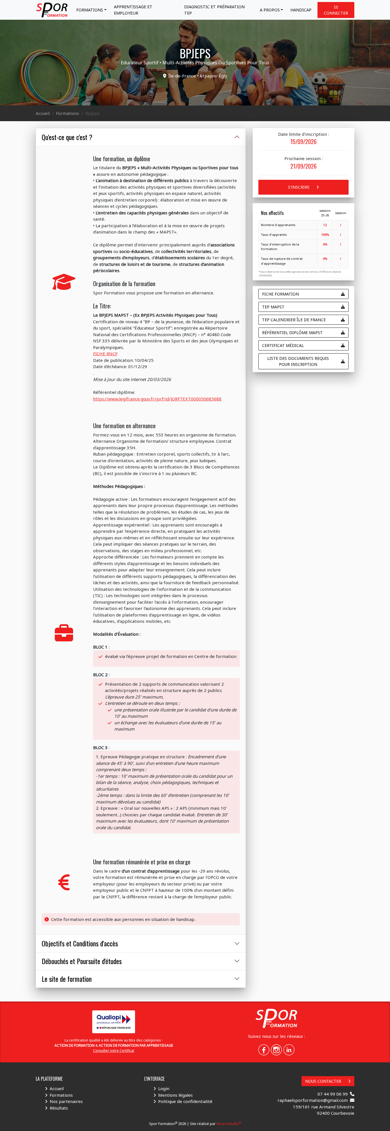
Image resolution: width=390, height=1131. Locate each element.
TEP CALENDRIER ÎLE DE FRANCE (294, 319)
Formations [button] (89, 10)
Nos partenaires (66, 1101)
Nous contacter (323, 1081)
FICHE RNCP (105, 353)
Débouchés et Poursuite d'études (82, 961)
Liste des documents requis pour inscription (298, 361)
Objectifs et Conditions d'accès (80, 943)
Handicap (300, 10)
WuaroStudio (228, 1123)
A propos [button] (270, 10)
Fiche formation (280, 294)
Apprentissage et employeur (133, 10)
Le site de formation (67, 979)
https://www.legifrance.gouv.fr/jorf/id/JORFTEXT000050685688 (157, 399)
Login (163, 1088)
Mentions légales (175, 1095)
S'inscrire (298, 187)
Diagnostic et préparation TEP (214, 10)
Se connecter (336, 10)
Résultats (59, 1108)
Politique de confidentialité (185, 1101)
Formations (67, 113)
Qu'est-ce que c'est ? (67, 137)
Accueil (43, 113)
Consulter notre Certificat (113, 1050)
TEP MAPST (273, 307)
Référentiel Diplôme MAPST (292, 332)
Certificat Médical (283, 345)
